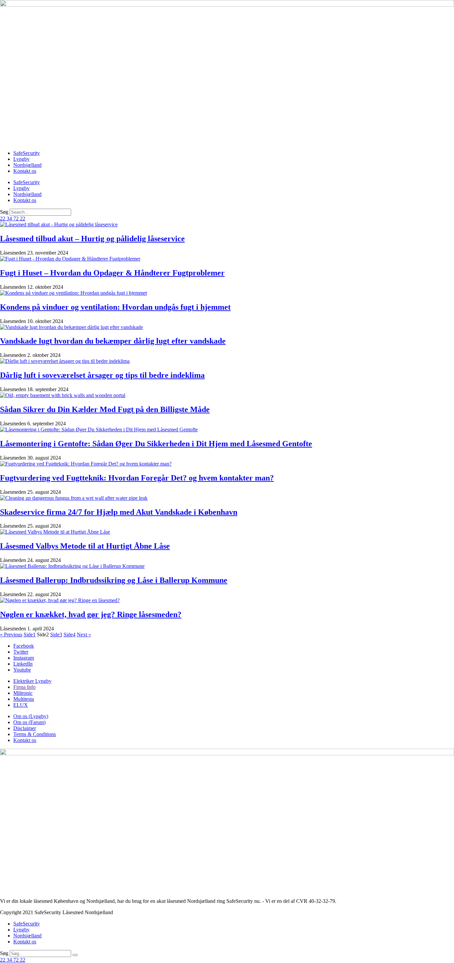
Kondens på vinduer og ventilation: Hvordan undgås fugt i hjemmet (115, 307)
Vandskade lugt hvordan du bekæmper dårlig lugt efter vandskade (113, 341)
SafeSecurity (26, 153)
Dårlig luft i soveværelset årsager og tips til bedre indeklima (102, 375)
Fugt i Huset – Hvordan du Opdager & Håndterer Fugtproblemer (112, 272)
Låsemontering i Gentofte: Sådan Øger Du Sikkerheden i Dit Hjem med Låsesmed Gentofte (156, 443)
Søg (4, 212)
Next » (84, 634)
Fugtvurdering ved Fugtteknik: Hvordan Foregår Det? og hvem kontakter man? (137, 478)
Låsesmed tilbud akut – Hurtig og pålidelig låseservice (92, 238)
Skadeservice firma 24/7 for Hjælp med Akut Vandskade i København (118, 512)
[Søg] (75, 955)
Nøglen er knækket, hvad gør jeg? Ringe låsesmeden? (90, 614)
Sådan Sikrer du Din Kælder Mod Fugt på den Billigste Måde (105, 409)
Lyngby (21, 159)
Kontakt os (24, 171)
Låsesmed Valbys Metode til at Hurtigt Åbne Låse (85, 546)
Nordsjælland (27, 165)
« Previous (11, 634)
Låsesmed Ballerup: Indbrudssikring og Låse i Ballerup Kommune (113, 580)
